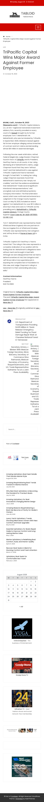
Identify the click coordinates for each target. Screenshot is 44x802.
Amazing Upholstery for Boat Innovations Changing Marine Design (20, 500)
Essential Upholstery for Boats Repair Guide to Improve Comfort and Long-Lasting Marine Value (21, 531)
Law (4, 47)
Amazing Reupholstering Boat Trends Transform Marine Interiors (21, 483)
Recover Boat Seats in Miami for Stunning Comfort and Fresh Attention (21, 549)
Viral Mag (19, 799)
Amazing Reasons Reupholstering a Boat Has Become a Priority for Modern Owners (22, 510)
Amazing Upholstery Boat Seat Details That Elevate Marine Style (21, 475)
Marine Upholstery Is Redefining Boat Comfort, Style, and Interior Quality (21, 540)
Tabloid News (28, 17)
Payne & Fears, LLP (27, 233)
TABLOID (28, 13)
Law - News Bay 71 (10, 308)
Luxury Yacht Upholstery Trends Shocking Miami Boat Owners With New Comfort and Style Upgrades (21, 520)
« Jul (21, 606)
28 (27, 596)
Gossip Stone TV (22, 675)
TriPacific (20, 159)
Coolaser (15, 444)
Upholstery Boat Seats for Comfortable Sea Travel (16, 557)
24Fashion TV (19, 709)
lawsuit (14, 133)
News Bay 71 (8, 302)
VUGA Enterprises (20, 641)
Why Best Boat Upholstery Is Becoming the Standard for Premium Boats (21, 492)
